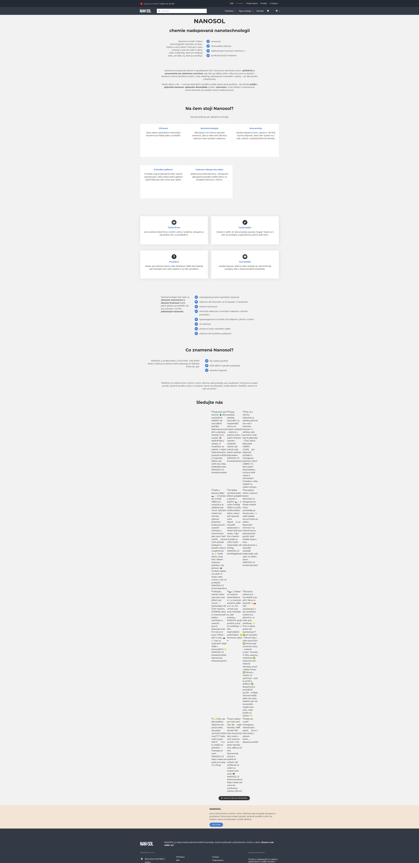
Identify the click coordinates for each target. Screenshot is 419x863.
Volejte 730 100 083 (167, 4)
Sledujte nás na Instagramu (235, 798)
